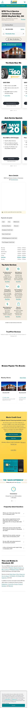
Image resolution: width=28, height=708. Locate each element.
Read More (7, 281)
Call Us (22, 29)
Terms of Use (14, 699)
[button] (12, 110)
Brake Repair (13, 574)
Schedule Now (11, 158)
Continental (11, 584)
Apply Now (13, 438)
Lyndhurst (6, 569)
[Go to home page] (14, 2)
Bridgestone (4, 584)
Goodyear (4, 586)
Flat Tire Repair (5, 576)
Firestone (20, 584)
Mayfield (11, 568)
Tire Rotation (12, 576)
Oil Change (18, 576)
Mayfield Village (15, 569)
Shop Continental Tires (11, 103)
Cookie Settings (5, 703)
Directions (23, 19)
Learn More (7, 95)
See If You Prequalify (13, 434)
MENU (2, 2)
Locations (3, 5)
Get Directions (14, 179)
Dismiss (13, 705)
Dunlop (16, 584)
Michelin (11, 586)
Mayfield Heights (18, 568)
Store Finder (23, 377)
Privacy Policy (7, 699)
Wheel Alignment (20, 574)
